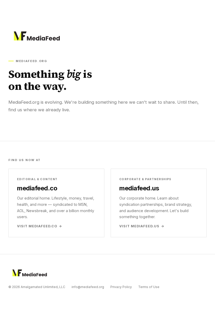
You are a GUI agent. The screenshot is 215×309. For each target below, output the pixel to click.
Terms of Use (148, 287)
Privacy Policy (121, 287)
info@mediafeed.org (88, 287)
